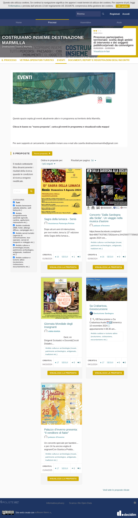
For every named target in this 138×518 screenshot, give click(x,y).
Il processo (9, 60)
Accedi (126, 14)
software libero (43, 512)
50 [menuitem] (92, 161)
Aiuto (119, 22)
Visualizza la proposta (64, 267)
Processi (52, 22)
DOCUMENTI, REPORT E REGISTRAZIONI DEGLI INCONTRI (98, 60)
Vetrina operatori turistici (37, 60)
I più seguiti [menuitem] (47, 164)
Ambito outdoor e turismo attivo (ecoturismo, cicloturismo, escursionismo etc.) (21, 262)
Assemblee (85, 22)
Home (19, 22)
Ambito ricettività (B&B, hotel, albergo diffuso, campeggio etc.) (23, 227)
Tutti (18, 202)
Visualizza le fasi (102, 51)
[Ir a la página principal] (7, 14)
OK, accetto (123, 6)
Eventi (61, 60)
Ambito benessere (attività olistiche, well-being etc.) (22, 207)
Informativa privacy (55, 503)
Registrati (115, 14)
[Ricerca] (103, 14)
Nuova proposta (41, 153)
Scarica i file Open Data (80, 503)
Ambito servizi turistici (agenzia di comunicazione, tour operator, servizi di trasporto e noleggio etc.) (23, 237)
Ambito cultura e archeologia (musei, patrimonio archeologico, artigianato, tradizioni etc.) (23, 249)
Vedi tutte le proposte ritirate (116, 490)
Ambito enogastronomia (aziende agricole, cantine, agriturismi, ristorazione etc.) (21, 217)
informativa (15, 6)
